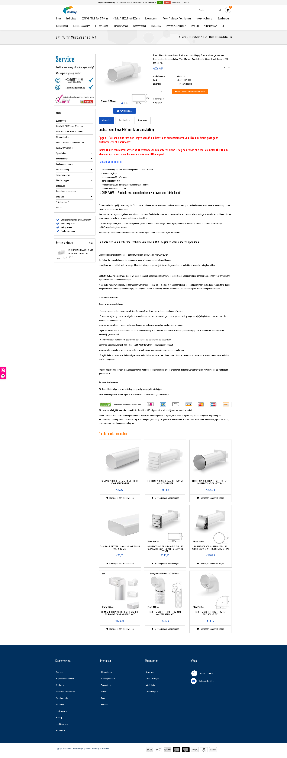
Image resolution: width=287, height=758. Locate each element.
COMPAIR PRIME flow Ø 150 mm (95, 18)
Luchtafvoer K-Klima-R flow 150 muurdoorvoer (165, 482)
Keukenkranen (62, 26)
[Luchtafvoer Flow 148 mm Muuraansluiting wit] (61, 253)
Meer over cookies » (180, 2)
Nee (167, 2)
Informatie (106, 120)
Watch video (126, 111)
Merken (104, 691)
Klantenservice (61, 711)
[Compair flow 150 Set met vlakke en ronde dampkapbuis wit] (120, 591)
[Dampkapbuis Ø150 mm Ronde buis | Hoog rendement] (120, 460)
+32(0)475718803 (206, 673)
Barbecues (156, 26)
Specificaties (124, 120)
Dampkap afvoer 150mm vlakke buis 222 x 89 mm (120, 547)
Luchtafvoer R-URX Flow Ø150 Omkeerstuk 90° (165, 613)
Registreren (150, 672)
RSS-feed (104, 704)
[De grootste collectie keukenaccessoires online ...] (96, 10)
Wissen (91, 242)
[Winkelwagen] (228, 10)
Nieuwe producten (108, 678)
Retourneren (60, 730)
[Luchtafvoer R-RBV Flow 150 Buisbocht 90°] (210, 591)
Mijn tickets (150, 685)
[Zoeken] (220, 10)
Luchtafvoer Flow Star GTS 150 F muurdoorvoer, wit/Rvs (210, 482)
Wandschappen (139, 26)
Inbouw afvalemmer (204, 18)
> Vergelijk (157, 103)
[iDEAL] (167, 749)
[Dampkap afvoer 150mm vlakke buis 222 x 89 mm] (120, 525)
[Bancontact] (158, 749)
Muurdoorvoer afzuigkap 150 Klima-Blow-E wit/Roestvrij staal (210, 547)
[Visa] (195, 749)
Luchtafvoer (71, 18)
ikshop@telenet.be (206, 681)
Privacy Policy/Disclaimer (65, 691)
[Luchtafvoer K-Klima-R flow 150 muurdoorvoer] (165, 460)
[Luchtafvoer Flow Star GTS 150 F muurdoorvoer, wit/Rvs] (210, 460)
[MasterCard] (176, 749)
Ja (160, 2)
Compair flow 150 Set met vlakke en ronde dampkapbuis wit (119, 613)
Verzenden (60, 704)
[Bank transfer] (149, 749)
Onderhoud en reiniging (176, 26)
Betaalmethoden (62, 698)
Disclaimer (60, 685)
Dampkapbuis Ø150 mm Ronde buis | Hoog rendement (120, 482)
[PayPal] (204, 749)
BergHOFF (195, 26)
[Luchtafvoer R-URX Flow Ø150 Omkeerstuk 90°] (165, 591)
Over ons (59, 672)
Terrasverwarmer (120, 26)
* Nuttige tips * (210, 26)
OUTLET (225, 26)
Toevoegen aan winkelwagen (191, 91)
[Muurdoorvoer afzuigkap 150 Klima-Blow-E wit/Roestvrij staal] (210, 525)
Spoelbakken (223, 18)
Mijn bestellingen (152, 678)
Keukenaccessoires (81, 26)
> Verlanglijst (158, 99)
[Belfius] (213, 749)
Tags (103, 698)
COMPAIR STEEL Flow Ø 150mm (126, 18)
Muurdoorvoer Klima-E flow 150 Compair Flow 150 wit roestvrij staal (165, 549)
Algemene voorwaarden (65, 678)
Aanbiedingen (106, 685)
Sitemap (59, 717)
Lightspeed (86, 749)
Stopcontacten (151, 18)
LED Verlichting (101, 26)
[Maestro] (186, 749)
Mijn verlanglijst (152, 691)
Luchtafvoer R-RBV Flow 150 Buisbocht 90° (210, 613)
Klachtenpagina (62, 724)
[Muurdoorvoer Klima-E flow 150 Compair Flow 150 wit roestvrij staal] (165, 525)
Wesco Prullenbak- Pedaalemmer (177, 18)
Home (58, 18)
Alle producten (106, 672)
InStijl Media (104, 749)
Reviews (142, 120)
